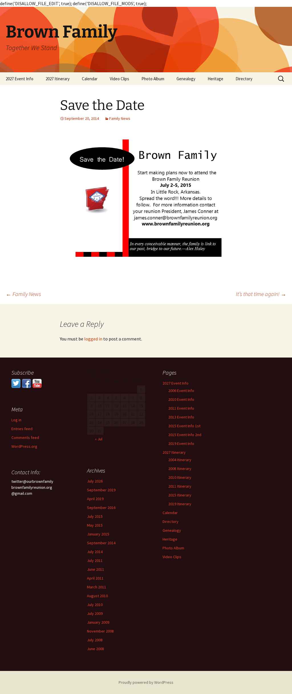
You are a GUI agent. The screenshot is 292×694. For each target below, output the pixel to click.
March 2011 (96, 587)
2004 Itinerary (179, 459)
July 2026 (95, 481)
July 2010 (95, 604)
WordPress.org (24, 446)
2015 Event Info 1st (184, 425)
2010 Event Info (181, 399)
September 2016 (101, 507)
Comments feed (25, 437)
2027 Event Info (19, 78)
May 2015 (95, 525)
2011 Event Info (181, 408)
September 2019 (101, 489)
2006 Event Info (181, 390)
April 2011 (95, 578)
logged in (93, 339)
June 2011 (95, 569)
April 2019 (95, 498)
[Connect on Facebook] (26, 382)
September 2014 (101, 542)
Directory (244, 78)
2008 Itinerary (179, 468)
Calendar (90, 78)
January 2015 (98, 534)
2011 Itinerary (179, 486)
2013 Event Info (181, 417)
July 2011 (95, 560)
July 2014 (95, 551)
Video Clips (119, 78)
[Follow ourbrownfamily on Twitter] (16, 382)
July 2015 (95, 516)
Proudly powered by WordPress (146, 682)
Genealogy (186, 78)
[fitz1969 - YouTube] (37, 382)
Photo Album (152, 78)
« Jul (98, 439)
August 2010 (97, 595)
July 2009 (95, 613)
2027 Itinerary (58, 78)
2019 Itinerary (179, 503)
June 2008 (95, 648)
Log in (16, 419)
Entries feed (22, 428)
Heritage (215, 78)
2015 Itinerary (179, 495)
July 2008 (95, 639)
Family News (119, 118)
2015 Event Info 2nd (184, 434)
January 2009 (98, 622)
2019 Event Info (181, 443)
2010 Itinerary (179, 477)
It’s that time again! (261, 293)
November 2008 (100, 631)
